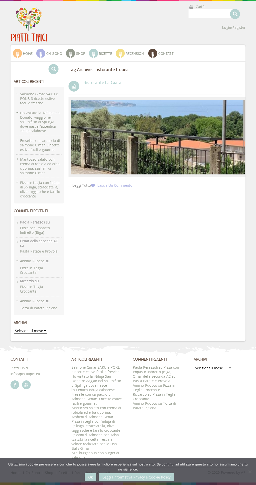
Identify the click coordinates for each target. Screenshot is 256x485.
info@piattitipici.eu (25, 373)
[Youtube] (26, 384)
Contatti (166, 53)
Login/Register (234, 27)
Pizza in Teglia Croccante (31, 270)
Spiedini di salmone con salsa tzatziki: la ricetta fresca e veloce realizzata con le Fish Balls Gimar (95, 441)
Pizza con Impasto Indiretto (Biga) (35, 230)
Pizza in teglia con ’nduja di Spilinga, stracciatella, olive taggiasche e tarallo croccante (40, 189)
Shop (80, 53)
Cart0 (200, 6)
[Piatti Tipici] (29, 24)
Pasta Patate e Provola (39, 251)
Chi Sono (54, 53)
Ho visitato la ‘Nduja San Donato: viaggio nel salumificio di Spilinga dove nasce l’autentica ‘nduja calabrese (40, 121)
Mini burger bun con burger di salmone (95, 455)
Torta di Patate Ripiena (38, 308)
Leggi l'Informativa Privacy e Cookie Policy (136, 477)
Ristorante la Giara (103, 82)
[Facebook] (14, 384)
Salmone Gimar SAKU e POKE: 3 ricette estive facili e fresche (39, 98)
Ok (90, 477)
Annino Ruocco (32, 261)
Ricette (105, 53)
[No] (249, 471)
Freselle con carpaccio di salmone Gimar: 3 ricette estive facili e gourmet (40, 145)
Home (27, 53)
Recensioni (135, 53)
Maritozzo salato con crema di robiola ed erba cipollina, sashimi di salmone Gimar (40, 166)
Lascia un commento (114, 185)
